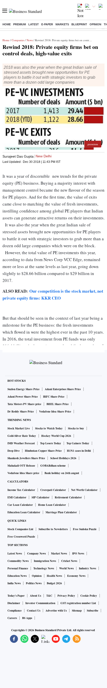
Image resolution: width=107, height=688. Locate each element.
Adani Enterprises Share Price (63, 389)
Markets (62, 24)
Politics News (34, 583)
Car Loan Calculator (20, 505)
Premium (19, 24)
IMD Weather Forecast (21, 443)
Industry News (87, 568)
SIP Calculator (41, 497)
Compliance (14, 610)
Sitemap (77, 610)
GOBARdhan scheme (53, 465)
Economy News (76, 576)
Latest (33, 24)
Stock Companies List (20, 529)
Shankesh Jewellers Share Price (26, 458)
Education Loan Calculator (23, 512)
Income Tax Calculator (21, 490)
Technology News (43, 568)
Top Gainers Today (77, 443)
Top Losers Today (50, 443)
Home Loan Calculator (52, 505)
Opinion (95, 24)
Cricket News (69, 561)
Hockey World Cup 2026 (56, 436)
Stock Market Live (18, 428)
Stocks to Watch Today (49, 428)
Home (6, 24)
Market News (59, 553)
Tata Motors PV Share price (24, 404)
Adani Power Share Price (22, 396)
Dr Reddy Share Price (20, 411)
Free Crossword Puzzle (21, 536)
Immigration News (45, 561)
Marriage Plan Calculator (61, 512)
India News (14, 583)
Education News (17, 576)
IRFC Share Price (53, 396)
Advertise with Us (56, 610)
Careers (12, 618)
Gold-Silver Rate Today (21, 436)
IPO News (78, 553)
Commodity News (18, 561)
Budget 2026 (54, 583)
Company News (36, 553)
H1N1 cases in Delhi (79, 450)
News (30, 40)
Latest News (14, 553)
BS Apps (27, 618)
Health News (54, 576)
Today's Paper (16, 595)
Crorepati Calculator (53, 490)
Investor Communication (40, 603)
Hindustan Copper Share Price (43, 450)
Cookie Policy (88, 595)
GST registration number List (78, 603)
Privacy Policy (66, 595)
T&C (49, 595)
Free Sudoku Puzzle (85, 529)
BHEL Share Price (58, 404)
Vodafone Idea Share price (23, 473)
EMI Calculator (16, 497)
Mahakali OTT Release (21, 465)
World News (66, 568)
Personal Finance (17, 568)
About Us (35, 595)
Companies (18, 40)
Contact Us (33, 610)
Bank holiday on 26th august (62, 473)
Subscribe (92, 610)
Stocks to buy (76, 428)
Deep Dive (13, 450)
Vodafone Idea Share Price (55, 411)
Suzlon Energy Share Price (23, 389)
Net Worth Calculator (84, 490)
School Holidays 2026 (63, 458)
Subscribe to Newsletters (53, 529)
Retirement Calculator (68, 497)
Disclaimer (13, 603)
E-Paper (47, 24)
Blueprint (79, 24)
